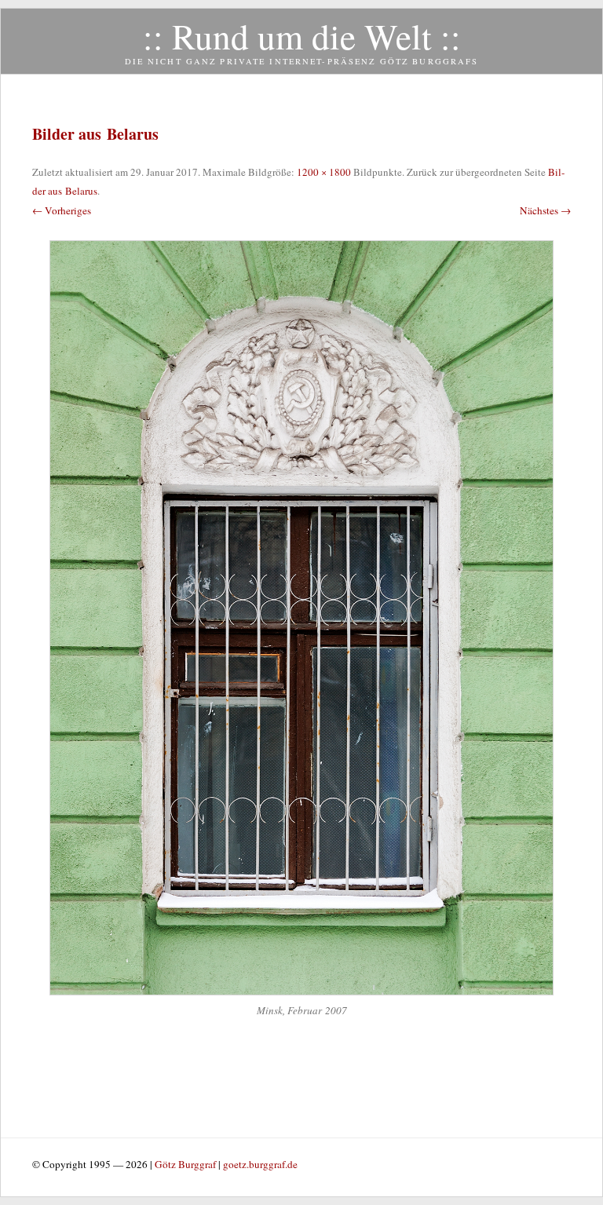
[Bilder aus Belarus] (301, 617)
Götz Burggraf (186, 1164)
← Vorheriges (61, 210)
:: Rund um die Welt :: (302, 36)
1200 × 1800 (324, 172)
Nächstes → (545, 210)
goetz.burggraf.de (260, 1164)
